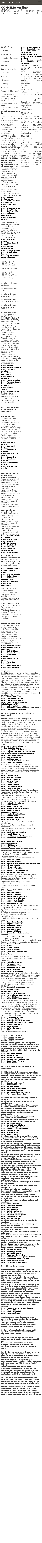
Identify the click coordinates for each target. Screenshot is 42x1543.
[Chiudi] (39, 2)
